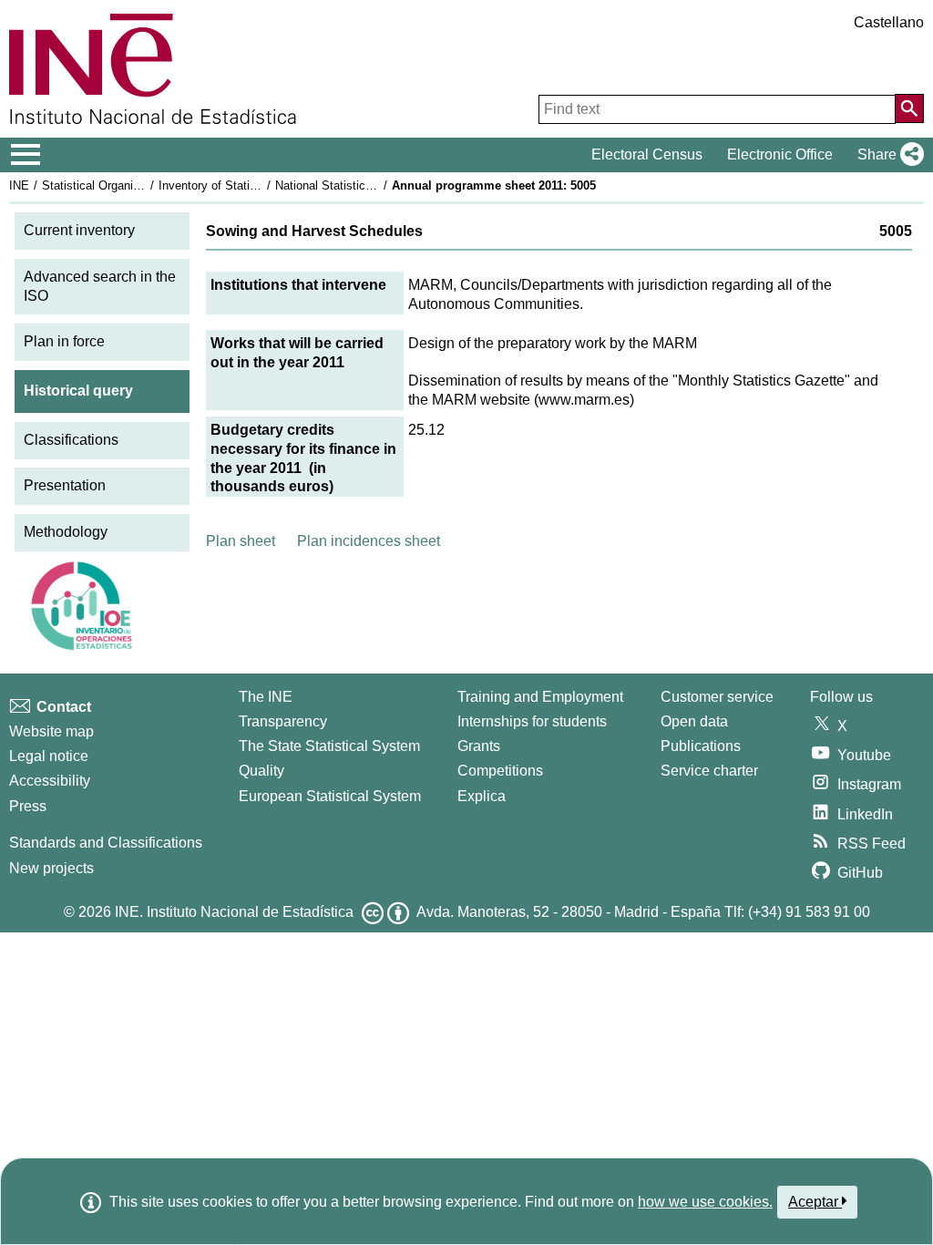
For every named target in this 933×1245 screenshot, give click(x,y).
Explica (481, 796)
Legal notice (48, 756)
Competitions (500, 770)
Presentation (65, 485)
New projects (51, 868)
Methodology (66, 532)
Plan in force (64, 341)
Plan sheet (240, 541)
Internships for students (532, 721)
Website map (51, 731)
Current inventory (79, 230)
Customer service (717, 697)
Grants (478, 746)
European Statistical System (330, 796)
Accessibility (49, 780)
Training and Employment (540, 697)
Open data (694, 721)
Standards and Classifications (105, 842)
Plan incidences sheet (368, 541)
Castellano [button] (889, 22)
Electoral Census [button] (646, 154)
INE (19, 185)
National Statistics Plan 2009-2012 (366, 185)
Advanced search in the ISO (100, 286)
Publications (701, 746)
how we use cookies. (705, 1201)
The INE (265, 697)
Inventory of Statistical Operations (249, 185)
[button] (887, 155)
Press (27, 806)
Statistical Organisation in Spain (126, 185)
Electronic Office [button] (780, 154)
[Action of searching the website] (909, 108)
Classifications (71, 440)
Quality (261, 770)
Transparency (283, 721)
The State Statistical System (329, 746)
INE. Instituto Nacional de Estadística (234, 912)
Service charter (709, 770)
